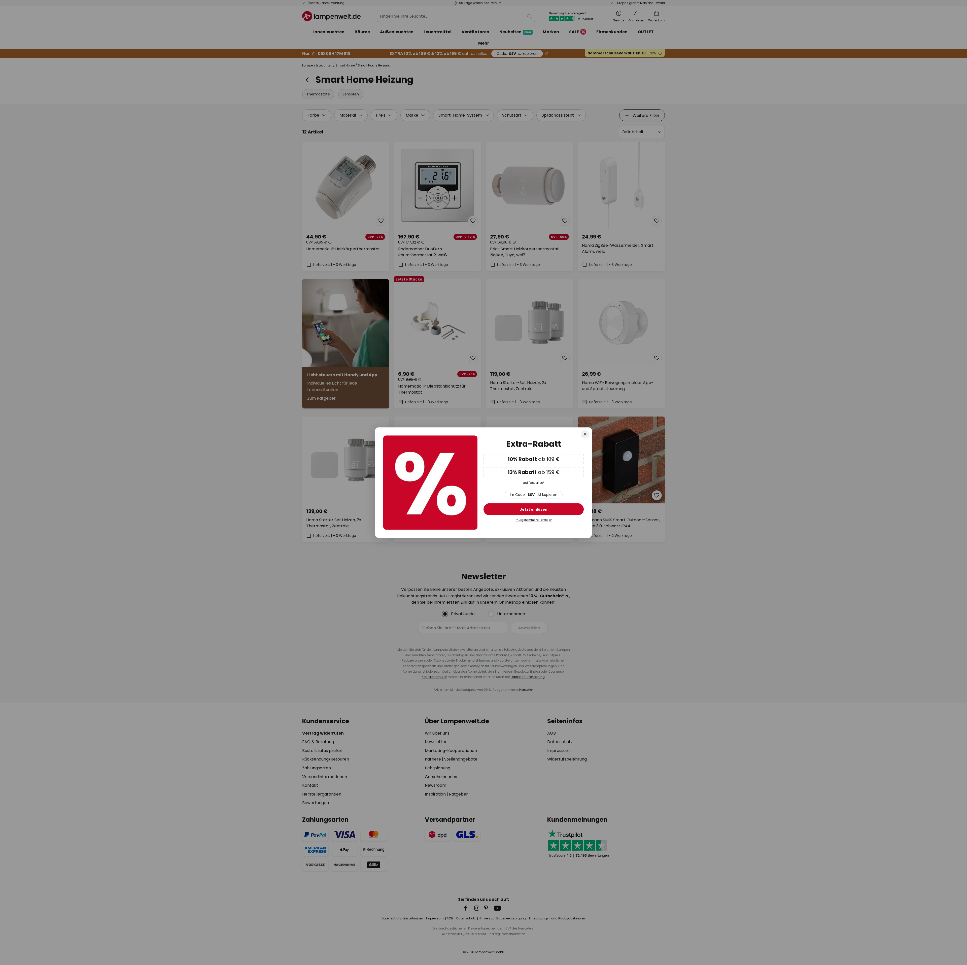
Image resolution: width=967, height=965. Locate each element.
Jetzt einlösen (533, 509)
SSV (533, 494)
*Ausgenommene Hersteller (533, 520)
